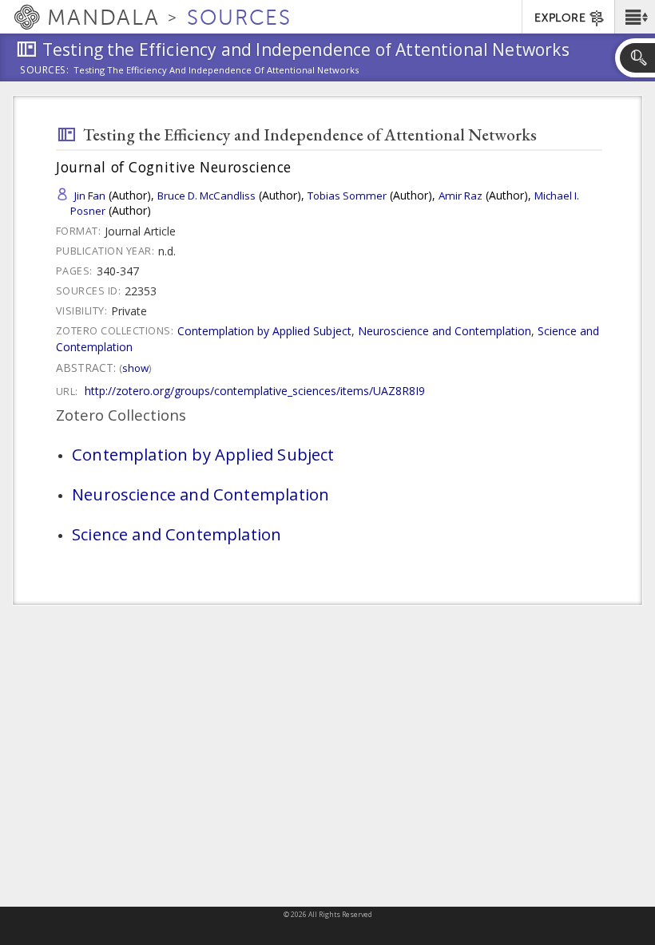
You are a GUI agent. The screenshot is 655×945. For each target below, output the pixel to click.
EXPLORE (560, 18)
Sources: (44, 71)
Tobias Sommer (347, 195)
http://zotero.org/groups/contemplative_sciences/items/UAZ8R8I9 (255, 390)
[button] (634, 17)
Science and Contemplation (176, 534)
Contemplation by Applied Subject (264, 330)
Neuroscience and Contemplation (444, 330)
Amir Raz (460, 195)
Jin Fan (89, 195)
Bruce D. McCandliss (206, 195)
